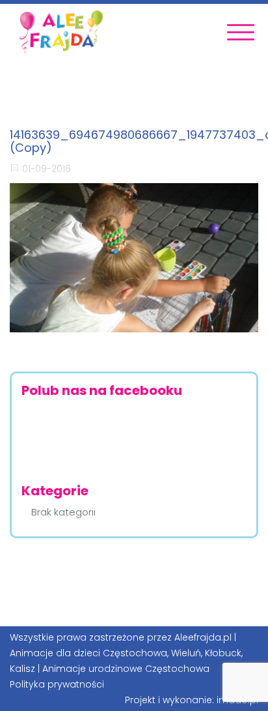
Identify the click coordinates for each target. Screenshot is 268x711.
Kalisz (22, 668)
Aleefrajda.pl (203, 637)
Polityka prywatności (57, 684)
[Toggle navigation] (240, 32)
